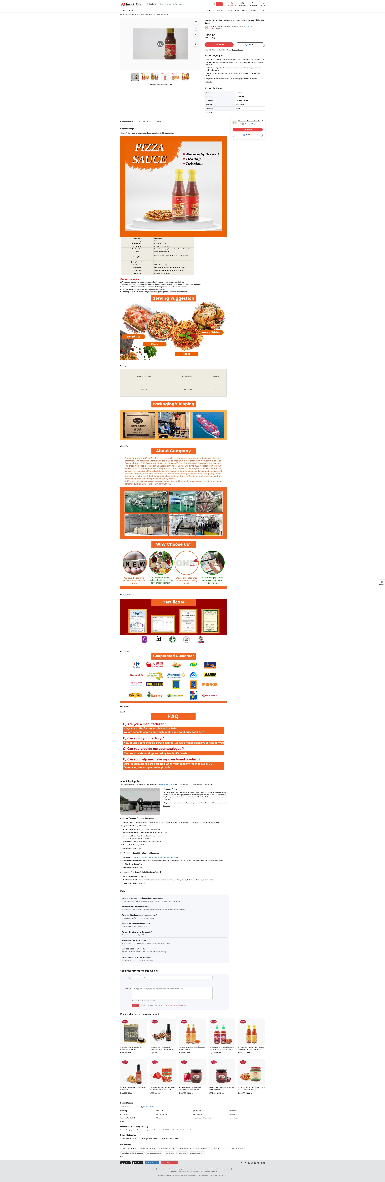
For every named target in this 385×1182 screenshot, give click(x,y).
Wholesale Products (192, 1169)
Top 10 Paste (170, 1153)
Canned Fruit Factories (185, 1148)
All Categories (127, 10)
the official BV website (166, 785)
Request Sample (237, 50)
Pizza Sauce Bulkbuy (196, 1153)
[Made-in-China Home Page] (131, 4)
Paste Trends (182, 1153)
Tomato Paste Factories (147, 1148)
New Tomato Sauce (202, 1148)
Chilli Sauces (233, 1111)
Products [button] (152, 4)
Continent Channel (216, 1169)
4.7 (241, 124)
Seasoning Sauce (162, 14)
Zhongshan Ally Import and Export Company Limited (224, 26)
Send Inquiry (219, 45)
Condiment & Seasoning (147, 14)
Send (135, 1005)
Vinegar (158, 1118)
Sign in (263, 5)
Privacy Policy (223, 1175)
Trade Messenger (152, 1163)
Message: (128, 989)
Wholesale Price (204, 1169)
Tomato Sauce (168, 857)
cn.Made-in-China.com (211, 1171)
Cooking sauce (161, 1114)
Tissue (176, 857)
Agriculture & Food (132, 14)
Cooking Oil (123, 1114)
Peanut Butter (233, 1114)
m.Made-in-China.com (197, 1171)
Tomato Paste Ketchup (154, 1153)
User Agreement (203, 1175)
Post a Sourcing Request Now (176, 1005)
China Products (162, 1169)
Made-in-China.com (184, 1171)
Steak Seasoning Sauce (129, 1139)
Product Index (226, 1169)
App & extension (240, 10)
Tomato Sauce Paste (218, 1148)
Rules (263, 10)
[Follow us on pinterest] (261, 1163)
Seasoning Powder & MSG (128, 1118)
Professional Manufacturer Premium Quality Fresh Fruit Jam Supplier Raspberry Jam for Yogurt (190, 1089)
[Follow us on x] (252, 1163)
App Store (125, 1163)
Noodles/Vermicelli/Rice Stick (201, 1118)
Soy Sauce (137, 857)
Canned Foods (233, 1118)
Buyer (218, 10)
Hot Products (151, 1169)
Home (122, 14)
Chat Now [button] (251, 45)
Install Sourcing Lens (170, 1163)
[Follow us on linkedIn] (264, 1163)
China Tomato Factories (166, 1148)
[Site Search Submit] (219, 4)
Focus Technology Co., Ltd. (178, 1175)
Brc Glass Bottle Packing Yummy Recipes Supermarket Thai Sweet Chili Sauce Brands (251, 1049)
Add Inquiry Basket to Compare (161, 84)
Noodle (160, 857)
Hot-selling (123, 1111)
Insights (235, 1169)
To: (130, 983)
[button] (214, 4)
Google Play (137, 1163)
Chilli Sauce (153, 857)
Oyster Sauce (196, 1111)
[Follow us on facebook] (249, 1163)
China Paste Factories (129, 1148)
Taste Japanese (197, 1114)
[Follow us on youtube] (258, 1163)
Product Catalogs (148, 1107)
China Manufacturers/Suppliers (176, 1169)
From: (129, 978)
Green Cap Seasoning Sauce (170, 1139)
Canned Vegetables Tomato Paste (132, 1153)
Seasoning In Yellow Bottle (149, 1139)
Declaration (213, 1175)
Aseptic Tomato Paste (236, 1148)
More (122, 1157)
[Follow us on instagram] (255, 1163)
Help (228, 10)
